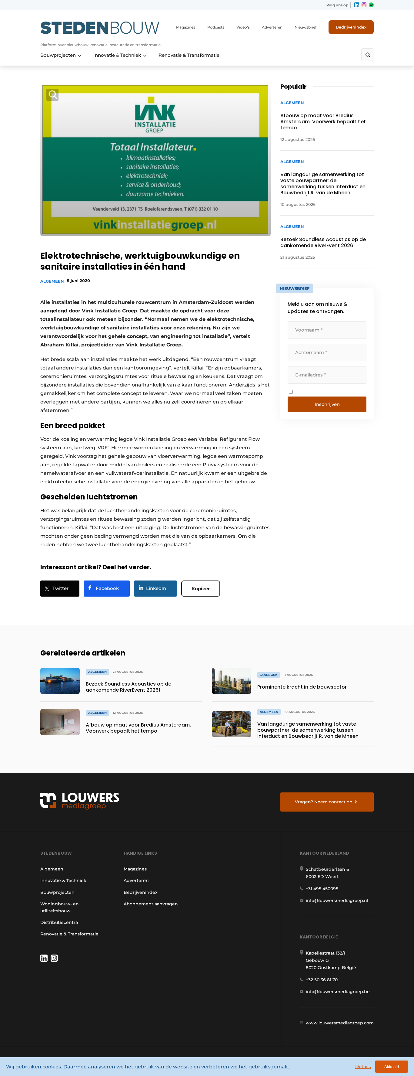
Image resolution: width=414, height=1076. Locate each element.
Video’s (243, 27)
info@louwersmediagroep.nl (337, 900)
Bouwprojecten (58, 55)
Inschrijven (327, 404)
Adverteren (272, 27)
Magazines (185, 27)
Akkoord (391, 1066)
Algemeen (52, 281)
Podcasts (215, 27)
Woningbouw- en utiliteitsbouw (59, 907)
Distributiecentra (59, 922)
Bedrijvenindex (351, 27)
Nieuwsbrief (305, 27)
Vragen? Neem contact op (323, 802)
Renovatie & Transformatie (189, 55)
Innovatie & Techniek (117, 55)
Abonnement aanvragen (151, 904)
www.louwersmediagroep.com (340, 1023)
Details (363, 1066)
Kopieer (201, 588)
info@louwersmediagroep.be (338, 991)
